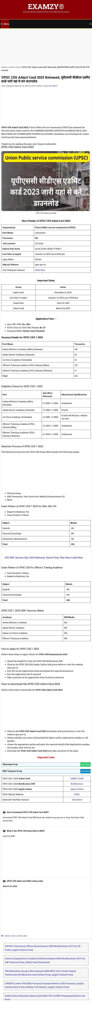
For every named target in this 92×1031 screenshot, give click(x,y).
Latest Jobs (21, 935)
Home (4, 67)
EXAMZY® (46, 6)
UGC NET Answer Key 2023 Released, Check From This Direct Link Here (43, 557)
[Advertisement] (46, 46)
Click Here (40, 270)
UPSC (77, 794)
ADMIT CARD (77, 778)
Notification (77, 783)
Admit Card (14, 67)
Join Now (85, 764)
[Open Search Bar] (90, 24)
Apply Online (77, 789)
